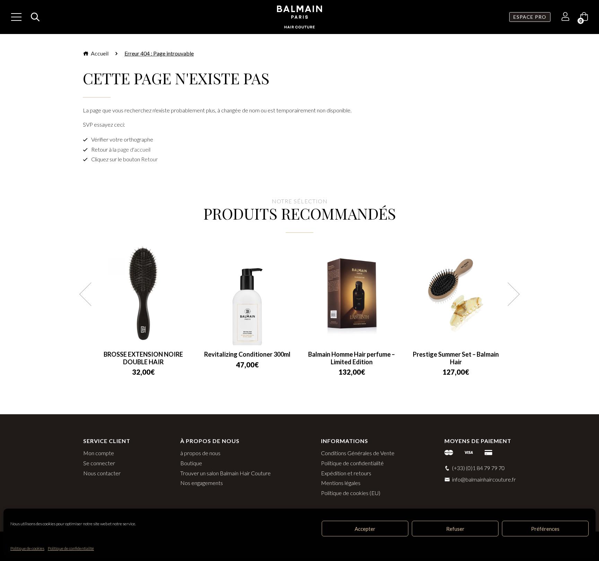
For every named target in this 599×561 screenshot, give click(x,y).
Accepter (365, 529)
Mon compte (98, 453)
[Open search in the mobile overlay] (33, 17)
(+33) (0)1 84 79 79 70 (478, 468)
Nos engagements (201, 482)
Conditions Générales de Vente (357, 453)
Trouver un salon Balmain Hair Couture (225, 473)
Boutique (191, 463)
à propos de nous (200, 453)
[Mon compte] (565, 17)
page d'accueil (134, 149)
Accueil (99, 53)
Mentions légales (341, 482)
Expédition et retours (346, 473)
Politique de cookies (27, 548)
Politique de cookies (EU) (350, 493)
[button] (91, 294)
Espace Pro (529, 17)
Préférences (545, 529)
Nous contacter (102, 473)
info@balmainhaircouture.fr (484, 479)
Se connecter (99, 463)
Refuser (455, 529)
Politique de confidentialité (71, 548)
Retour (149, 159)
